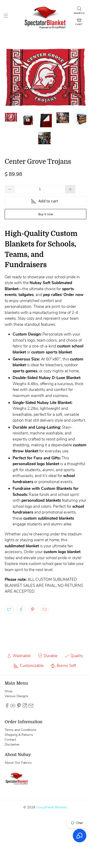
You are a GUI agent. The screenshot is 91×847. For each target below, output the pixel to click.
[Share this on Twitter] (9, 609)
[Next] (79, 77)
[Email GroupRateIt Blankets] (30, 707)
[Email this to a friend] (44, 609)
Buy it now (45, 214)
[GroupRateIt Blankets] (45, 16)
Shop (8, 691)
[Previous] (12, 77)
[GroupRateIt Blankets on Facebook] (7, 707)
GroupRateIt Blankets (51, 807)
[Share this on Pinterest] (32, 609)
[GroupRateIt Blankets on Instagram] (24, 707)
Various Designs (16, 696)
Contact (10, 739)
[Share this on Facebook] (21, 609)
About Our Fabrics (18, 762)
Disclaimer (12, 744)
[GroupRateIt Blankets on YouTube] (12, 707)
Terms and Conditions (20, 730)
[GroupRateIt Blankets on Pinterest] (19, 707)
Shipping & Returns (19, 735)
